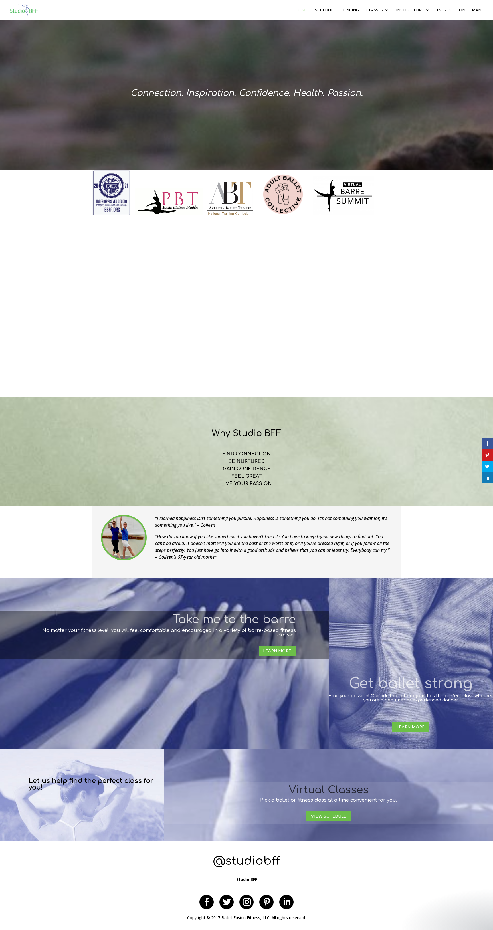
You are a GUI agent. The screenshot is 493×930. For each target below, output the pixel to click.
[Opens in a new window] (206, 902)
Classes (374, 10)
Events (444, 10)
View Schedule (328, 816)
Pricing (351, 10)
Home (302, 10)
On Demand (471, 10)
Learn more (277, 650)
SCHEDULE (325, 10)
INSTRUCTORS (410, 10)
